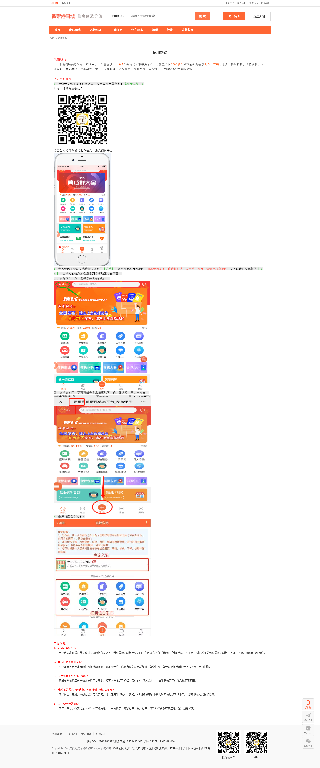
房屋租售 (75, 30)
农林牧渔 (188, 30)
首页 (57, 30)
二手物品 (116, 30)
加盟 (155, 30)
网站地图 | (194, 748)
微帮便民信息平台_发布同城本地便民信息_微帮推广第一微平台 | (150, 748)
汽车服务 (137, 30)
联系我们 (265, 3)
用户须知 (241, 3)
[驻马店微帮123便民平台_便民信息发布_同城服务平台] (79, 16)
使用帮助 (229, 3)
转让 (170, 30)
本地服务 (96, 30)
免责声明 (253, 3)
